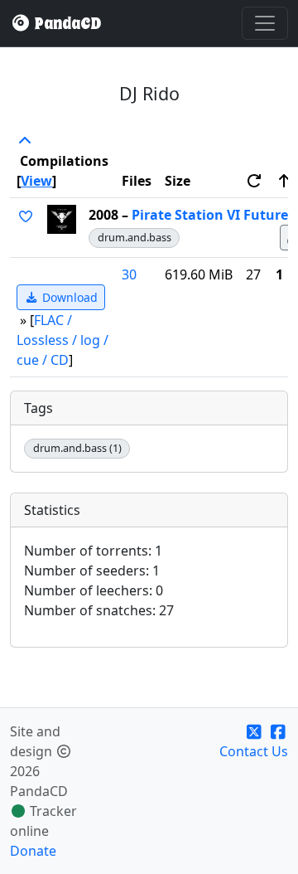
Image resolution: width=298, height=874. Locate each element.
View (36, 181)
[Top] (25, 141)
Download (68, 297)
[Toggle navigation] (265, 23)
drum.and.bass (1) (77, 447)
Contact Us (253, 751)
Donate (33, 851)
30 (129, 274)
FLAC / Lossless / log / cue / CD (62, 340)
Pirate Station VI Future (210, 215)
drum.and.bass (134, 237)
